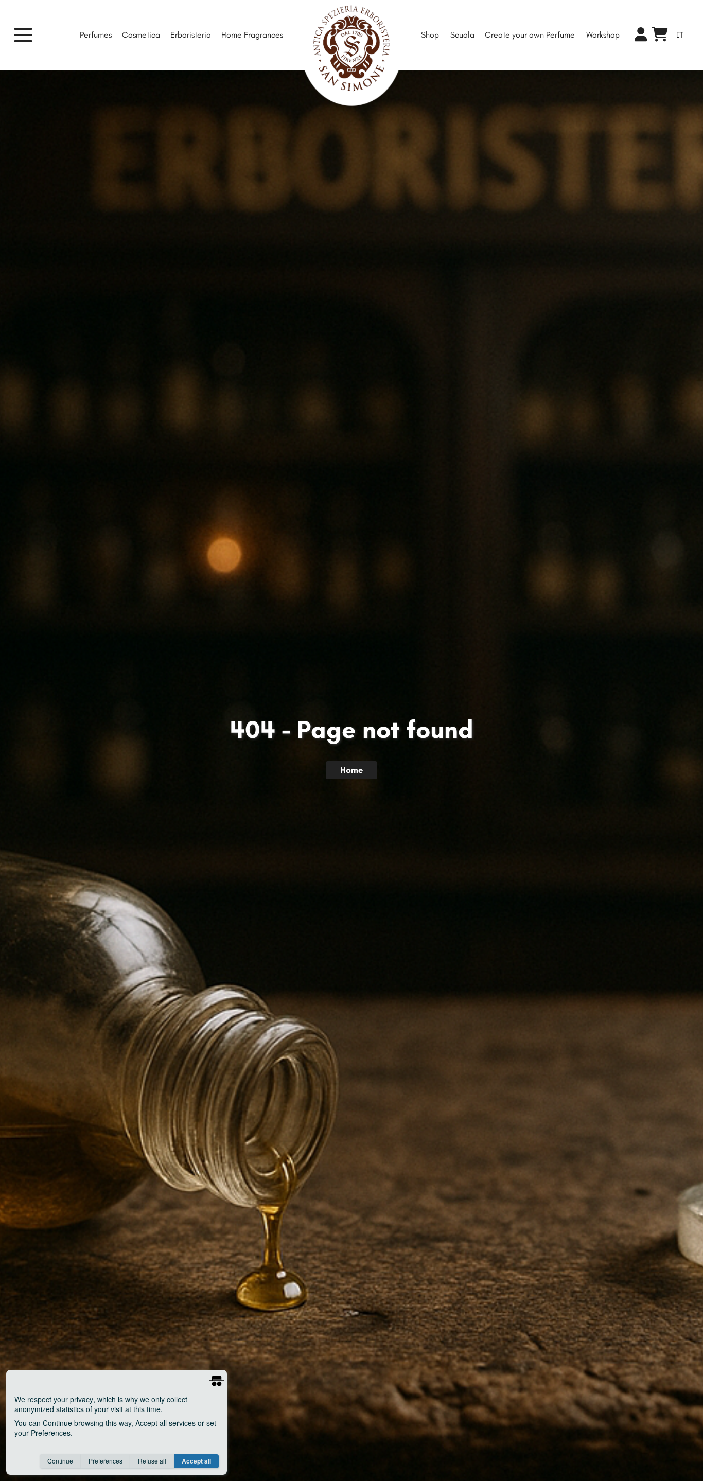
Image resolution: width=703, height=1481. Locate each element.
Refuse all (152, 1460)
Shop (430, 35)
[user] (641, 35)
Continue (60, 1460)
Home (351, 770)
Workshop (603, 35)
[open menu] (29, 35)
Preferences (105, 1460)
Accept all (196, 1461)
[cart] (660, 37)
